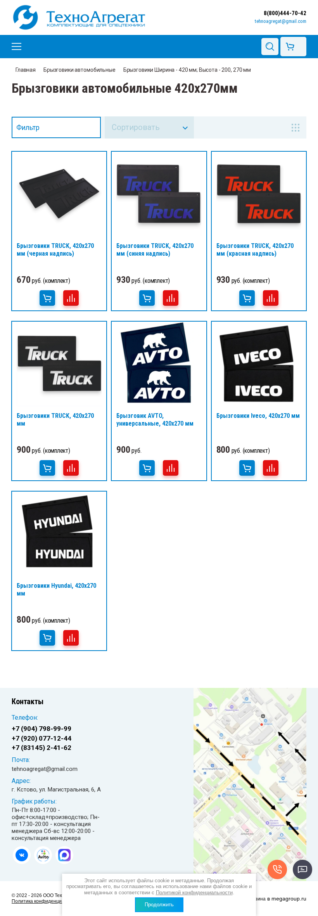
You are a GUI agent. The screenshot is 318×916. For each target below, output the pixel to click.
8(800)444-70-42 (285, 13)
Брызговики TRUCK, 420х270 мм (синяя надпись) (155, 249)
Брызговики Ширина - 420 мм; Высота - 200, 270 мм (187, 70)
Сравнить (71, 298)
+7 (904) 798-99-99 (41, 728)
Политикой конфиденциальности (194, 892)
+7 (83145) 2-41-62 (41, 748)
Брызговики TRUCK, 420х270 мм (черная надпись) (55, 249)
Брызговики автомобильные (79, 70)
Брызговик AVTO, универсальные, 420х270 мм (155, 419)
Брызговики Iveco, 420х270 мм (258, 415)
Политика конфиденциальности (47, 901)
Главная (26, 70)
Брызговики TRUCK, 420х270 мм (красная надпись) (255, 249)
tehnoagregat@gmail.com (280, 21)
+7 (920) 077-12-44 (41, 738)
